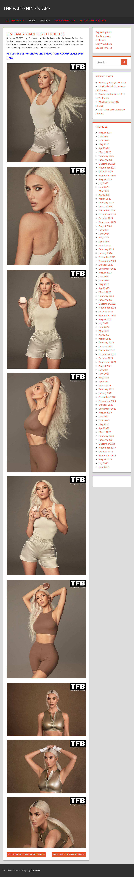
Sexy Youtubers (104, 43)
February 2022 (106, 342)
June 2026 (104, 140)
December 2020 (107, 397)
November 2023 (107, 260)
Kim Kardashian (50, 38)
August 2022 (105, 319)
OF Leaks (100, 39)
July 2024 (103, 229)
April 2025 (104, 194)
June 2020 (104, 420)
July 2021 (103, 369)
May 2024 (104, 237)
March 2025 (105, 198)
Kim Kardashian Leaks (38, 44)
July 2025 (103, 183)
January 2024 (105, 253)
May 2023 (104, 284)
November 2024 (107, 214)
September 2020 (107, 408)
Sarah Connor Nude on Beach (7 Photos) (26, 855)
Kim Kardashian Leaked (17, 44)
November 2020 (107, 400)
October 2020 (106, 404)
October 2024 (106, 218)
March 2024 (105, 245)
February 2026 (106, 155)
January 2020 (105, 439)
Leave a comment (51, 47)
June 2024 (104, 233)
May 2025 (104, 190)
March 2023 (105, 292)
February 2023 (106, 295)
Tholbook (33, 38)
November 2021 (107, 354)
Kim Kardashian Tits (29, 47)
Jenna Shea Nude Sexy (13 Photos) (68, 855)
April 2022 (104, 334)
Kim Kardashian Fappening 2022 (41, 41)
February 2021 (106, 389)
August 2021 (105, 365)
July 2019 (103, 463)
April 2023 (104, 288)
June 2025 (104, 186)
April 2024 (104, 241)
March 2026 (105, 152)
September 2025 (107, 175)
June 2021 (104, 373)
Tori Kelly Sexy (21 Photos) (112, 82)
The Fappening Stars (26, 8)
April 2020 (104, 428)
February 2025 (106, 202)
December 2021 (107, 350)
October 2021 (106, 358)
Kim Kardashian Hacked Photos (70, 41)
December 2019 (107, 443)
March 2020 (105, 432)
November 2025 (107, 167)
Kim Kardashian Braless (68, 38)
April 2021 (104, 381)
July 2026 (103, 136)
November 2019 (107, 447)
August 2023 (105, 272)
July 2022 (103, 323)
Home (32, 20)
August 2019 (105, 459)
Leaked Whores (104, 47)
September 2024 (107, 222)
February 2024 (106, 249)
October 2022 (106, 311)
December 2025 (107, 163)
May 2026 (104, 144)
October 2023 (106, 264)
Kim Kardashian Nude (58, 44)
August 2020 (105, 412)
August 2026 (105, 132)
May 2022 (104, 330)
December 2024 (107, 210)
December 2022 (107, 303)
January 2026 (105, 159)
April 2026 (104, 148)
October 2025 (106, 171)
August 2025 (105, 179)
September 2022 (107, 315)
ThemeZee (35, 870)
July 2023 (103, 276)
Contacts (45, 20)
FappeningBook (104, 32)
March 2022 (105, 338)
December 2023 (107, 257)
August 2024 (105, 225)
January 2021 (105, 393)
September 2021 (107, 362)
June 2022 (104, 326)
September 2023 (107, 268)
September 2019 (107, 455)
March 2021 (105, 385)
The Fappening (103, 36)
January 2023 (105, 299)
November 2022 (107, 307)
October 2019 (106, 451)
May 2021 (104, 377)
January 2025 (105, 206)
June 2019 (104, 467)
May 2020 (104, 424)
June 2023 (104, 280)
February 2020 (106, 435)
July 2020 (103, 416)
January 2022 (105, 346)
